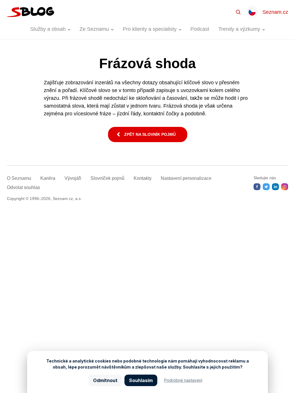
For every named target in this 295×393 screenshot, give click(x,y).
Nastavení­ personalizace (186, 178)
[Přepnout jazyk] (252, 12)
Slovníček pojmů (107, 178)
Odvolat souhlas (23, 187)
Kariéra (47, 178)
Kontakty (143, 178)
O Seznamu (19, 178)
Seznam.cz (275, 12)
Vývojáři (73, 178)
